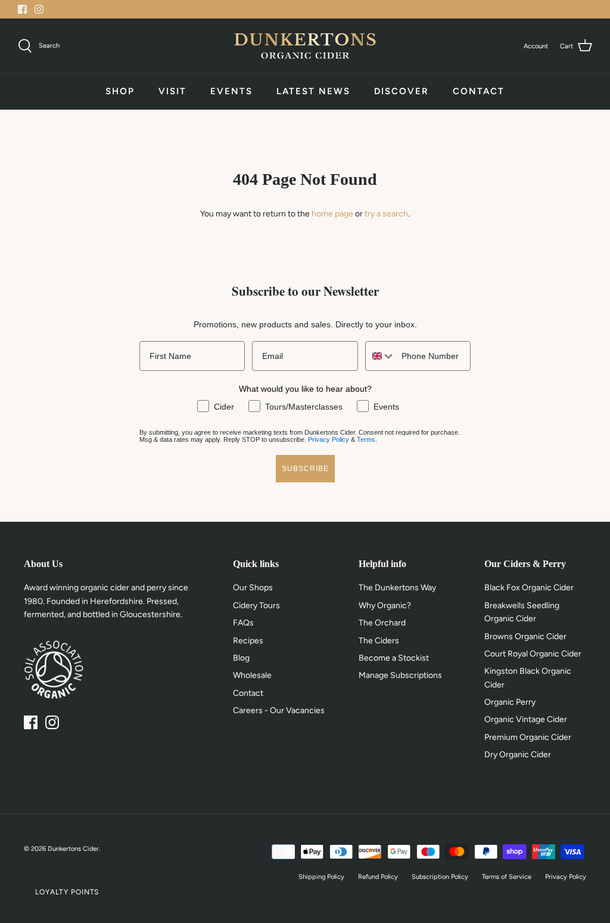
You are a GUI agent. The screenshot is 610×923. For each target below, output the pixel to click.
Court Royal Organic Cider (532, 654)
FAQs (243, 623)
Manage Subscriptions (400, 675)
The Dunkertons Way (397, 588)
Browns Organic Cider (525, 636)
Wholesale (252, 675)
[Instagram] (39, 9)
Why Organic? (385, 605)
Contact (248, 693)
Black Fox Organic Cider (529, 588)
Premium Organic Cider (527, 737)
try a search (386, 214)
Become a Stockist (394, 658)
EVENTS (231, 91)
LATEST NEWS (313, 91)
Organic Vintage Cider (525, 719)
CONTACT (479, 91)
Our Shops (253, 588)
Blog (241, 658)
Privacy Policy (328, 439)
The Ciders (379, 641)
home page (332, 214)
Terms (366, 439)
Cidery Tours (256, 605)
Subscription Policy (440, 877)
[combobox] (381, 356)
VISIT (172, 91)
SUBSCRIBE (305, 468)
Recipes (248, 641)
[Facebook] (22, 9)
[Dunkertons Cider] (305, 45)
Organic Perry (510, 702)
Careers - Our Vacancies (279, 710)
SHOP (120, 91)
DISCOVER (401, 91)
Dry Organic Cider (517, 754)
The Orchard (382, 623)
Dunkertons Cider (73, 849)
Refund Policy (378, 877)
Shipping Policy (321, 877)
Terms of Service (506, 877)
